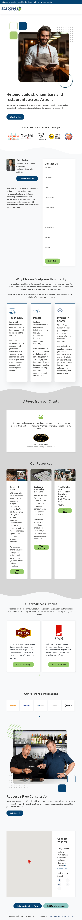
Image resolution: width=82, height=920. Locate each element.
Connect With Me (27, 179)
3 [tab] (42, 716)
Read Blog (65, 511)
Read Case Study (23, 665)
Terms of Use (55, 916)
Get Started (15, 813)
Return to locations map (12, 2)
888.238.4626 (47, 2)
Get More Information (56, 906)
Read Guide (17, 572)
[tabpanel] (12, 705)
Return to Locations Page (27, 906)
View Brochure (41, 547)
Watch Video (15, 117)
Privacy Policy (67, 916)
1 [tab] (39, 716)
